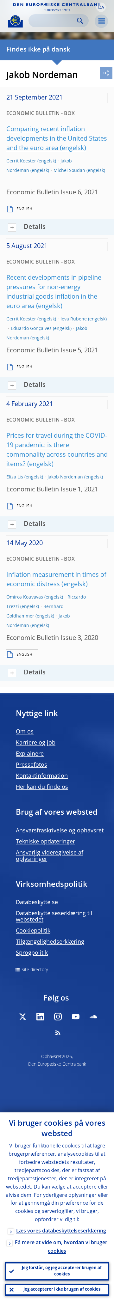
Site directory (35, 970)
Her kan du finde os (42, 787)
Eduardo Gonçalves (31, 328)
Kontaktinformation (42, 776)
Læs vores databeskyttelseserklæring (61, 1231)
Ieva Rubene (73, 319)
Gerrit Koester (21, 161)
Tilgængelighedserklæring (50, 942)
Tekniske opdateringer (45, 842)
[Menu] (101, 21)
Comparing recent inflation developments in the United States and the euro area (56, 139)
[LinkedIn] (40, 1016)
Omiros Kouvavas (24, 597)
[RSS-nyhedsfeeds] (58, 1032)
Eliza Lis (14, 477)
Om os (25, 732)
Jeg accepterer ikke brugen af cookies (61, 1289)
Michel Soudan (69, 170)
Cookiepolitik (33, 931)
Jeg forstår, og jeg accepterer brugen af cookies (62, 1271)
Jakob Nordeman (65, 477)
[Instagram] (58, 1016)
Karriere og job (35, 743)
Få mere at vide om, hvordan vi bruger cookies (61, 1247)
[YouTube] (75, 1016)
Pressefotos (31, 765)
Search (80, 20)
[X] (22, 1016)
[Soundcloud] (93, 1016)
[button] (101, 7)
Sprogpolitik (32, 953)
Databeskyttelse (37, 902)
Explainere (30, 754)
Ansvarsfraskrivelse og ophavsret (60, 831)
